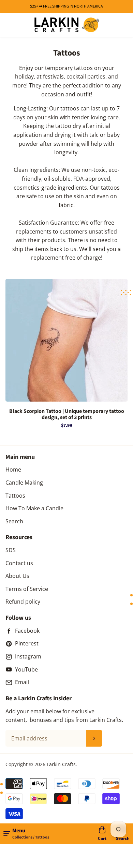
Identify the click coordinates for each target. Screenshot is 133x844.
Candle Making (24, 482)
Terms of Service (26, 589)
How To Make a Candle (34, 508)
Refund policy (22, 601)
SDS (10, 550)
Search (14, 521)
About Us (17, 576)
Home (13, 469)
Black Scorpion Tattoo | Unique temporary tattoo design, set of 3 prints (66, 414)
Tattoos (15, 495)
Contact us (19, 563)
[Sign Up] (94, 738)
